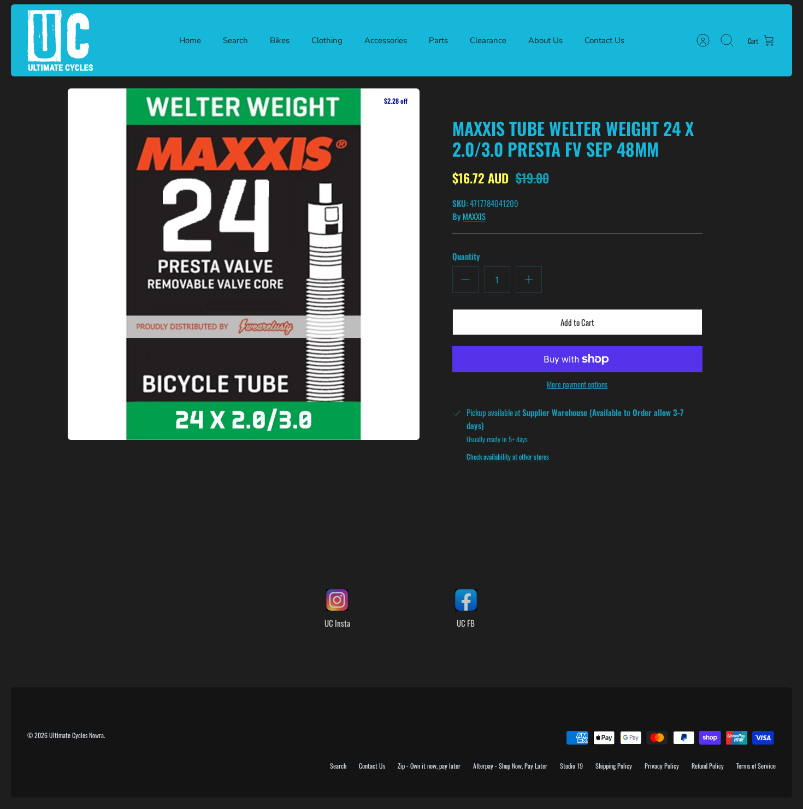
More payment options (577, 384)
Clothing (327, 40)
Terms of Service (756, 765)
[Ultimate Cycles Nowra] (60, 40)
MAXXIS (474, 216)
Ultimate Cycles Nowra (76, 735)
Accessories (385, 40)
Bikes (280, 40)
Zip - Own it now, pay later (429, 765)
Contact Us (604, 40)
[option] (244, 264)
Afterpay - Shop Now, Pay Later (510, 765)
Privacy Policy (662, 765)
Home (190, 40)
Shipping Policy (613, 765)
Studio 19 (571, 765)
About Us (545, 40)
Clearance (488, 40)
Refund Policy (708, 765)
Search (235, 40)
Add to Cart (577, 322)
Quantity (466, 256)
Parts (438, 40)
